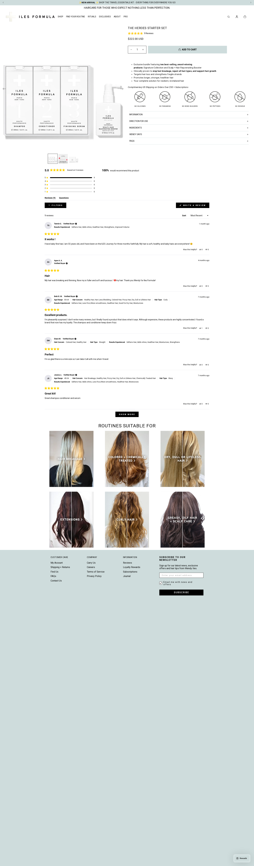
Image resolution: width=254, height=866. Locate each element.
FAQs (53, 576)
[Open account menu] (237, 17)
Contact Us (56, 580)
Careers (91, 567)
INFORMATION (136, 114)
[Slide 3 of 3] (73, 158)
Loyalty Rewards (131, 567)
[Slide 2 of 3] (63, 158)
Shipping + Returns (60, 567)
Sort (184, 215)
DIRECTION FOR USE (138, 121)
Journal (127, 576)
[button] (190, 33)
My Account (57, 562)
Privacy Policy (94, 576)
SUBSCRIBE (181, 592)
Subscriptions (130, 571)
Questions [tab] (64, 198)
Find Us (54, 571)
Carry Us (91, 562)
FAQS (131, 141)
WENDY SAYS (135, 134)
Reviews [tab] (50, 198)
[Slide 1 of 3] (52, 158)
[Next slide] (123, 89)
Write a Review (195, 206)
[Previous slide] (3, 89)
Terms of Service (96, 571)
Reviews (127, 562)
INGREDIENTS (135, 128)
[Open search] (228, 17)
